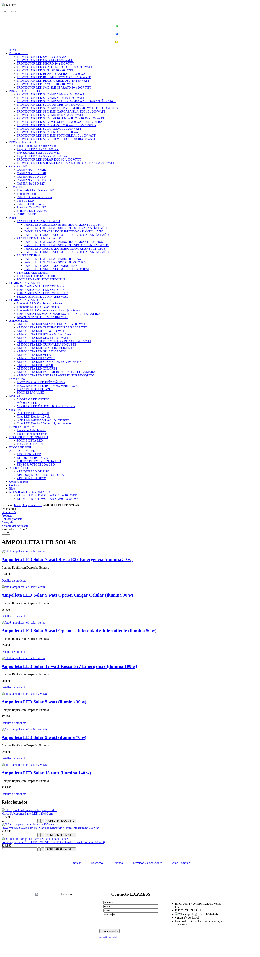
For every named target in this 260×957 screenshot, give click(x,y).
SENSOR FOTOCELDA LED (36, 464)
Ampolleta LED (19, 320)
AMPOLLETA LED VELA (34, 354)
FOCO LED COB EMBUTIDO (36, 276)
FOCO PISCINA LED (31, 444)
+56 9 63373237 (132, 26)
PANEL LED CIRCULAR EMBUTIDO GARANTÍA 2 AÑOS (63, 241)
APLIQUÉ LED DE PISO (33, 471)
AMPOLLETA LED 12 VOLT (36, 358)
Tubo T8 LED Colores (30, 204)
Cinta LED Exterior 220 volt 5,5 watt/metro (43, 420)
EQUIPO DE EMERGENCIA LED (39, 461)
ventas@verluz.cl (132, 42)
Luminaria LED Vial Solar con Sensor (40, 303)
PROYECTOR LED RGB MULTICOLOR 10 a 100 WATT (54, 77)
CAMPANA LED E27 (31, 183)
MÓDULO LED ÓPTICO (33, 399)
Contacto (14, 485)
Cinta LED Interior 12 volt (33, 413)
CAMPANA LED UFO (31, 176)
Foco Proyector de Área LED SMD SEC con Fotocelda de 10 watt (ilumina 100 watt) (53, 842)
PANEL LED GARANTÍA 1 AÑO (38, 221)
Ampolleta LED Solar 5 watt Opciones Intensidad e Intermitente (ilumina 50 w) (79, 630)
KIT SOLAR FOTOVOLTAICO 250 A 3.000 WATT (49, 498)
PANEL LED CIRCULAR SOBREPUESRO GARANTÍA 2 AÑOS (66, 245)
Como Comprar (18, 481)
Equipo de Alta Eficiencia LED (35, 190)
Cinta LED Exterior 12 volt (33, 416)
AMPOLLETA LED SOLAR (35, 365)
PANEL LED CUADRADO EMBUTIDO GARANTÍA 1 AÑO (63, 231)
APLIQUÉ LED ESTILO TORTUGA (40, 474)
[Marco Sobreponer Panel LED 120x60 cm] (29, 810)
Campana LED (18, 166)
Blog (12, 488)
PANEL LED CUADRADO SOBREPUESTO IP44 (56, 269)
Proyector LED (18, 53)
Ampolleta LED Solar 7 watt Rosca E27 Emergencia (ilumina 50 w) (67, 559)
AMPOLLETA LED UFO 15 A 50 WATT (42, 337)
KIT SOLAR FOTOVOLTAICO (29, 492)
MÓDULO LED (27, 402)
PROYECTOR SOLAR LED (27, 142)
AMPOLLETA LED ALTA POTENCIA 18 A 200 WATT (52, 324)
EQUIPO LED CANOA (32, 210)
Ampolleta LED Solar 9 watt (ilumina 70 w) (44, 737)
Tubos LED (16, 187)
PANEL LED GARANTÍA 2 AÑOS (39, 238)
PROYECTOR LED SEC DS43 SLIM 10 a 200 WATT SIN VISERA (59, 121)
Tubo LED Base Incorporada (34, 197)
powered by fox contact (108, 937)
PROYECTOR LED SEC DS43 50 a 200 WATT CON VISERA (56, 125)
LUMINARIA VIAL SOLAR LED (31, 300)
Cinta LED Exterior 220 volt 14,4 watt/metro (44, 423)
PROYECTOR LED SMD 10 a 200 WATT (43, 56)
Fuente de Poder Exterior (32, 433)
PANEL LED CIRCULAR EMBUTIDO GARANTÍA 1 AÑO (62, 224)
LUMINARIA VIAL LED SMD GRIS (40, 289)
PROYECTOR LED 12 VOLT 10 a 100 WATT (46, 84)
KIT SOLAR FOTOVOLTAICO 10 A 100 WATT (47, 495)
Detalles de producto (14, 580)
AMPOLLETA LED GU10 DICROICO (41, 351)
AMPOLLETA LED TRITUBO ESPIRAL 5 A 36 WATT (52, 327)
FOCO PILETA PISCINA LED (28, 437)
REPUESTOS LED (29, 454)
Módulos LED (18, 396)
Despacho (97, 862)
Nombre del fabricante (15, 525)
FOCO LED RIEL (20, 447)
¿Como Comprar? (180, 862)
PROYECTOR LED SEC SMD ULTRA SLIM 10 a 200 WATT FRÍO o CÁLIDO (67, 108)
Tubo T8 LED (25, 200)
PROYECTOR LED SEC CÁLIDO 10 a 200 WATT (49, 128)
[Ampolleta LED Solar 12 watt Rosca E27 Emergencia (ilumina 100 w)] (23, 658)
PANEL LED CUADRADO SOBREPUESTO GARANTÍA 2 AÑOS (67, 252)
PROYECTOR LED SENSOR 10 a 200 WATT (46, 70)
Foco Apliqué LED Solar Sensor (36, 145)
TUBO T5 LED (26, 214)
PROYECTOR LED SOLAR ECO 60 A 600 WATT (49, 159)
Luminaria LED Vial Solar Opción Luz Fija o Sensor (49, 310)
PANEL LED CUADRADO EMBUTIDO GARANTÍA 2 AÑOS (64, 248)
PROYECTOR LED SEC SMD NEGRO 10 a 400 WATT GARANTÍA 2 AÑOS (66, 101)
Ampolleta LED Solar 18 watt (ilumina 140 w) (46, 772)
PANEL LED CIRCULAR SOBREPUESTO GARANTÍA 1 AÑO (65, 228)
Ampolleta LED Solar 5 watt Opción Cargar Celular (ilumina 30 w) (67, 595)
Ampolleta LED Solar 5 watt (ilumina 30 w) (44, 701)
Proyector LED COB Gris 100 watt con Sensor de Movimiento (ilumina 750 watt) (51, 827)
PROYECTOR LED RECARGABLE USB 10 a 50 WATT (53, 80)
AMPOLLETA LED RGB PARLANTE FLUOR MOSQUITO (55, 375)
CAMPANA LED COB (31, 173)
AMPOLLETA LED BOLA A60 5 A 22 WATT (46, 334)
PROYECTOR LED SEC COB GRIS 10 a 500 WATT (50, 104)
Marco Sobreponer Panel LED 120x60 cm (27, 813)
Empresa (76, 862)
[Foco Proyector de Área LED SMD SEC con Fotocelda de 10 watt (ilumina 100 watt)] (35, 838)
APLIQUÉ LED (19, 468)
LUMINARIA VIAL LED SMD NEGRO (42, 293)
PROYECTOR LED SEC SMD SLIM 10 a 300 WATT (50, 97)
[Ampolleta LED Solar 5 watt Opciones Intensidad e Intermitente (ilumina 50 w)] (23, 622)
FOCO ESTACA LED (31, 392)
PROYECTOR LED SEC (25, 91)
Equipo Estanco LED (30, 193)
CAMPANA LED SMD (31, 169)
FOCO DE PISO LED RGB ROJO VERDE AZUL (48, 385)
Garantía (117, 862)
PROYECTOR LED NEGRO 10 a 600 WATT (45, 63)
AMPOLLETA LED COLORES (37, 368)
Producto (7, 515)
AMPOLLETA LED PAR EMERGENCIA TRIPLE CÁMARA (56, 372)
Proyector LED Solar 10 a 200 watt (38, 152)
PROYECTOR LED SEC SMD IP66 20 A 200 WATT (50, 115)
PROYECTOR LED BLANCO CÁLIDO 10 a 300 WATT (53, 73)
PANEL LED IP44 (28, 255)
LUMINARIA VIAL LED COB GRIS (40, 286)
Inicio (12, 49)
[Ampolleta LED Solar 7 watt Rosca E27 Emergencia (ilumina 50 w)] (23, 551)
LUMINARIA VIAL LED (25, 282)
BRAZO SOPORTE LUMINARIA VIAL (42, 296)
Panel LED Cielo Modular (33, 272)
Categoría (7, 522)
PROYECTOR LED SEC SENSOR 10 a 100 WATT (49, 132)
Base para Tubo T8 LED (32, 207)
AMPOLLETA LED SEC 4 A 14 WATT (41, 330)
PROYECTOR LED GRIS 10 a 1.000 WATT (45, 60)
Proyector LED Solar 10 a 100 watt (38, 149)
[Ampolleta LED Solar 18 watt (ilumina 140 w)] (24, 764)
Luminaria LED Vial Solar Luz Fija (38, 306)
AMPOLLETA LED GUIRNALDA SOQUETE (46, 344)
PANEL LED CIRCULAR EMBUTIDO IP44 (52, 258)
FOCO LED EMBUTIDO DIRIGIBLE (41, 279)
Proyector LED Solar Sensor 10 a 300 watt (42, 156)
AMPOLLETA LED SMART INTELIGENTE (45, 348)
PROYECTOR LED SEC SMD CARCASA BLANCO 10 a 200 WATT (61, 111)
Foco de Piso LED (20, 378)
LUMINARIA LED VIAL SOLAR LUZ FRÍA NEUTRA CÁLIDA (58, 313)
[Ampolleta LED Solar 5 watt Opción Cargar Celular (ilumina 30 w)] (23, 587)
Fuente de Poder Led (21, 426)
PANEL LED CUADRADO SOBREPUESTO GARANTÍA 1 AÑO (66, 234)
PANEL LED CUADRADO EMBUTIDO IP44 (53, 265)
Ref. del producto (12, 519)
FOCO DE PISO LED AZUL (35, 389)
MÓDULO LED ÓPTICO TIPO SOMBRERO (46, 406)
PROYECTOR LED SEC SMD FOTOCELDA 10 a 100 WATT (56, 135)
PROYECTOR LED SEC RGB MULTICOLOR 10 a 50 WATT (56, 139)
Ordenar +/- (9, 512)
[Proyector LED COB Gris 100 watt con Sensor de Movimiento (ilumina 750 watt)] (30, 824)
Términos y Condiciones (147, 862)
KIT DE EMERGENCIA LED (36, 457)
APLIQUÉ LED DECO (31, 478)
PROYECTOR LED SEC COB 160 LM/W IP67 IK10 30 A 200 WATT (60, 118)
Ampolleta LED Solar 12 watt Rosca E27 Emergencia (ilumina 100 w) (69, 666)
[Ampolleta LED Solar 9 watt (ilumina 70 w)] (24, 729)
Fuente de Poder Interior (31, 430)
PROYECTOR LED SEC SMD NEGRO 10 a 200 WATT (52, 94)
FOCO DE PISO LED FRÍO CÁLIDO (41, 382)
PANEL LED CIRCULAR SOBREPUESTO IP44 (55, 262)
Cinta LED (15, 409)
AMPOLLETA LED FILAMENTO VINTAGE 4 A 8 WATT (54, 341)
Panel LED (16, 217)
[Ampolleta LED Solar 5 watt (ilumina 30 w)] (24, 693)
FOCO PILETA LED (30, 440)
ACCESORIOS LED (22, 450)
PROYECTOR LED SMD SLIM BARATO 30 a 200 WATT (54, 87)
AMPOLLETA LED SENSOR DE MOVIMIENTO (49, 361)
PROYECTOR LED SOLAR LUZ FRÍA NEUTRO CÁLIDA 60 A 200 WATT (65, 163)
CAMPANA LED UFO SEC (34, 180)
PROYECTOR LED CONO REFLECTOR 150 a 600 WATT (54, 67)
